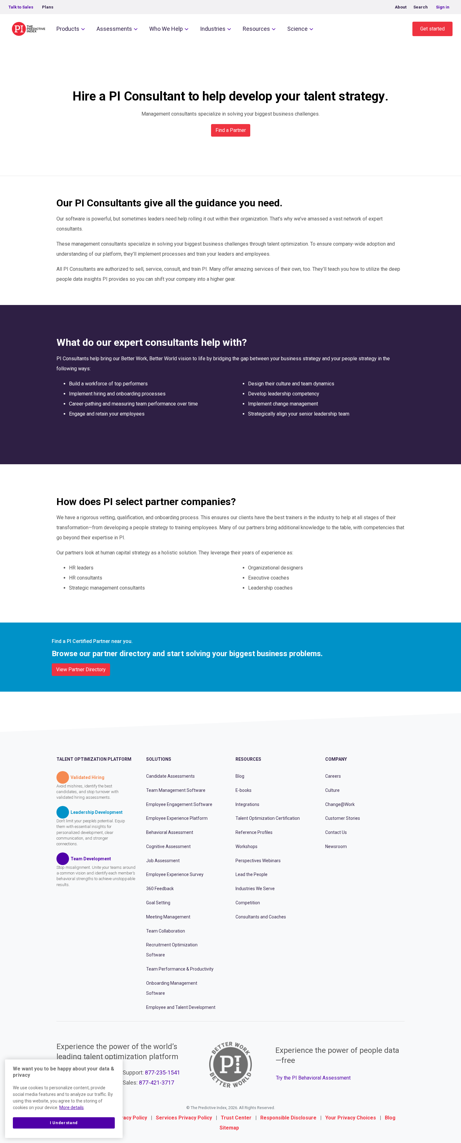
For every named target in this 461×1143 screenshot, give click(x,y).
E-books (244, 790)
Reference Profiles (254, 832)
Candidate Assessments (170, 776)
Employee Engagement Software (179, 804)
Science (297, 28)
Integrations (247, 804)
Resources (256, 28)
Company (336, 759)
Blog (240, 776)
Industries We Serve (255, 888)
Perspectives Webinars (258, 860)
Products (67, 28)
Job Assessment (163, 860)
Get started (432, 29)
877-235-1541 (162, 1072)
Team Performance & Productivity (180, 969)
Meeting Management (168, 916)
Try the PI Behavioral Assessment (313, 1078)
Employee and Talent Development (180, 1007)
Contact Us (336, 832)
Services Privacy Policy (184, 1118)
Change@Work (340, 804)
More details (71, 1107)
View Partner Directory (81, 669)
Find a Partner (230, 130)
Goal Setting (158, 902)
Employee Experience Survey (175, 874)
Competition (248, 902)
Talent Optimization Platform (93, 759)
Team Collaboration (165, 930)
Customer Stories (342, 818)
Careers (333, 776)
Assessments (114, 28)
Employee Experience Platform (177, 818)
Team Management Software (175, 790)
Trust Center (236, 1118)
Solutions (158, 759)
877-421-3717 (156, 1082)
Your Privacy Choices (350, 1118)
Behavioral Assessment (169, 832)
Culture (332, 790)
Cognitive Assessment (168, 846)
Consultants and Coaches (261, 916)
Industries (212, 28)
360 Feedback (160, 888)
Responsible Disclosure (288, 1118)
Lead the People (252, 874)
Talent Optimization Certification (268, 818)
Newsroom (336, 846)
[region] (64, 1098)
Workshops (246, 846)
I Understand (64, 1122)
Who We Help (166, 28)
